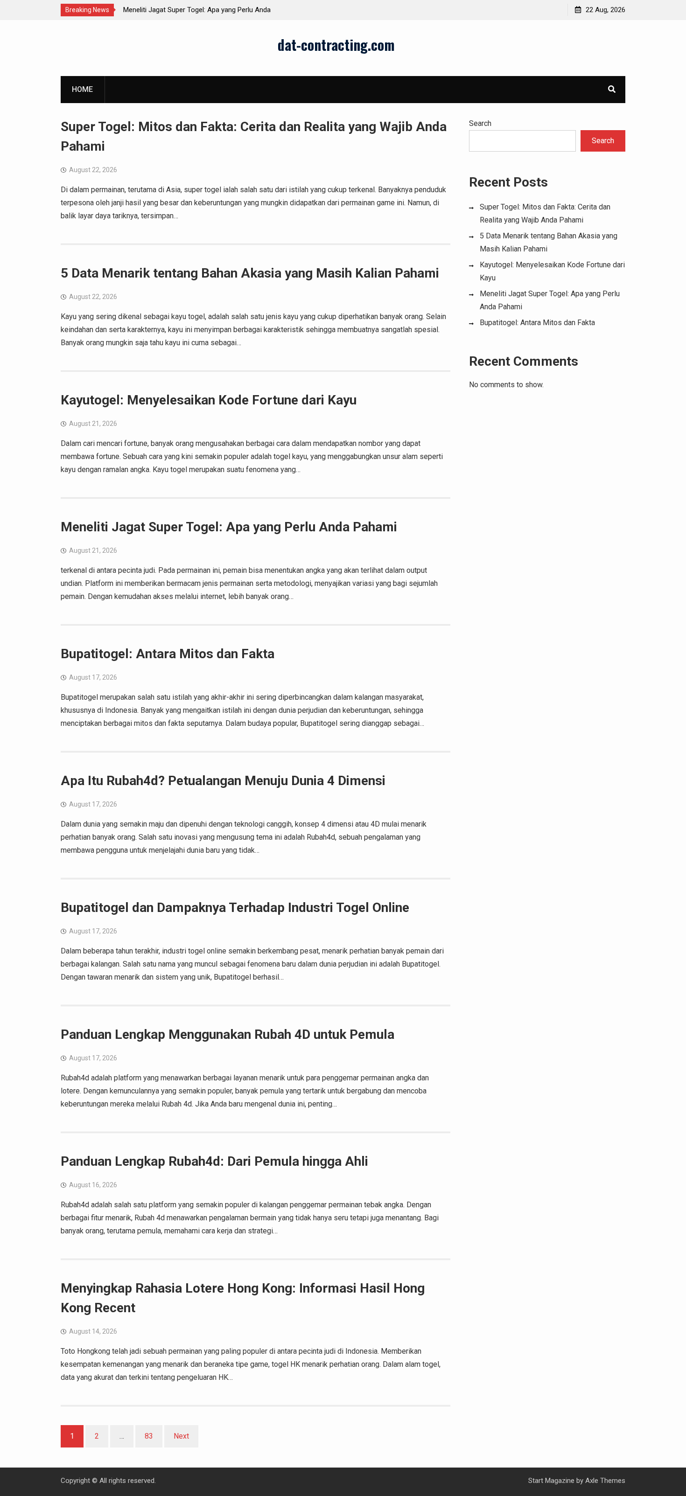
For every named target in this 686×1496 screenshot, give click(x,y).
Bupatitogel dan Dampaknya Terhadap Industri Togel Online (235, 907)
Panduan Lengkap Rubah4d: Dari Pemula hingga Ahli (214, 1161)
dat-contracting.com (336, 44)
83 (149, 1436)
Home (82, 89)
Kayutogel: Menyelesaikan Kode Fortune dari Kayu (209, 400)
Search (480, 123)
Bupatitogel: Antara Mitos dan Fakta (167, 653)
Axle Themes (605, 1480)
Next (181, 1436)
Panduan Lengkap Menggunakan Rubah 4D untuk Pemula (227, 1034)
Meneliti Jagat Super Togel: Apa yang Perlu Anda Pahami (229, 527)
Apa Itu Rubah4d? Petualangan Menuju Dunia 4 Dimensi (223, 780)
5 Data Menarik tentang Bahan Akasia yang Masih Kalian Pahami (250, 273)
